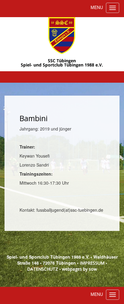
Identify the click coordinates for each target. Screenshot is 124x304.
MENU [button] (97, 7)
